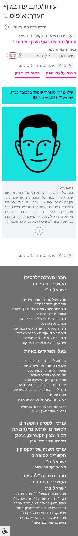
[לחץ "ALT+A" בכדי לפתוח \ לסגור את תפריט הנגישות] (5, 531)
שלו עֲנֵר (67, 92)
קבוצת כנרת (20, 92)
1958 (53, 97)
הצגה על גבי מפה (61, 73)
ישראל (68, 97)
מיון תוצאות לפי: (62, 49)
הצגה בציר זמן (27, 73)
